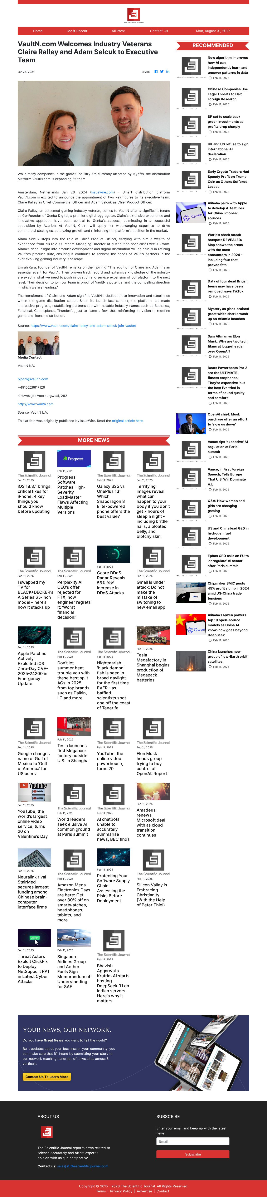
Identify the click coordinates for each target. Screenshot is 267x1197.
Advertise (144, 1191)
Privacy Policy (121, 1191)
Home (38, 31)
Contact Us (159, 31)
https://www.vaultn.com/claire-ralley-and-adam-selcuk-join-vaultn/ (83, 326)
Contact (162, 1191)
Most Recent (77, 31)
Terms (101, 1191)
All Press (118, 31)
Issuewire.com (102, 192)
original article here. (128, 421)
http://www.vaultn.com (36, 404)
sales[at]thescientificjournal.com (82, 1166)
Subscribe (193, 1154)
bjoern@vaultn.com (33, 379)
